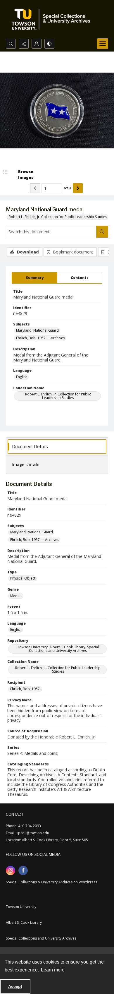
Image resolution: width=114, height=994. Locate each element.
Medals (16, 595)
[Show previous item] (35, 188)
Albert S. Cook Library (24, 922)
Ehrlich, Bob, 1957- (25, 688)
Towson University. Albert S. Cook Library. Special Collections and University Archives (58, 649)
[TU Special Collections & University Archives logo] (52, 19)
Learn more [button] (53, 969)
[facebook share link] (23, 870)
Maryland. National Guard (37, 330)
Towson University (21, 906)
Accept (15, 986)
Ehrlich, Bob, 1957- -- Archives (40, 337)
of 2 (67, 188)
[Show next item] (78, 188)
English (21, 376)
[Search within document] (102, 232)
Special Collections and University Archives (41, 938)
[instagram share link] (10, 870)
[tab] (34, 277)
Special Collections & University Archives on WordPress (51, 882)
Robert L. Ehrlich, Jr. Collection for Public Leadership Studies (58, 216)
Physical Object (22, 578)
